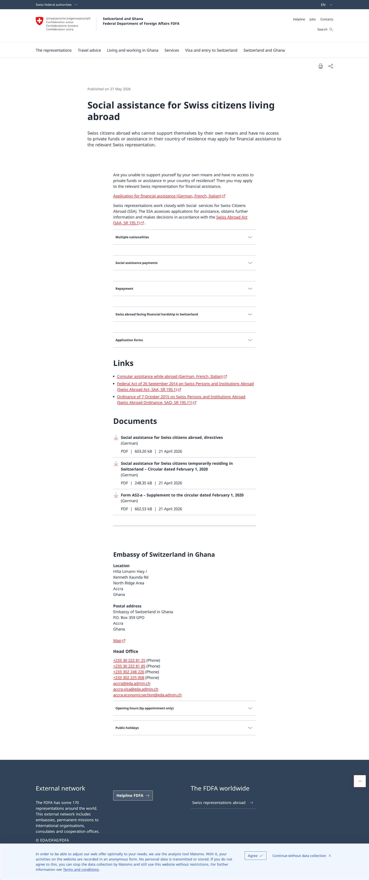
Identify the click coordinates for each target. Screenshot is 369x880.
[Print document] (321, 66)
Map (117, 640)
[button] (54, 50)
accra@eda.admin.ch (131, 683)
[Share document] (331, 66)
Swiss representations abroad (218, 802)
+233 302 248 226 (128, 671)
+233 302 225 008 (128, 677)
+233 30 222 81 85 (129, 666)
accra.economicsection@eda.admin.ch (147, 694)
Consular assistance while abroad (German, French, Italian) (170, 376)
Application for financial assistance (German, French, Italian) (167, 195)
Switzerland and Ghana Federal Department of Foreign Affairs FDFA (141, 21)
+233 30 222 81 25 (129, 660)
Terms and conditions (81, 869)
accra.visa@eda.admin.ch (135, 689)
